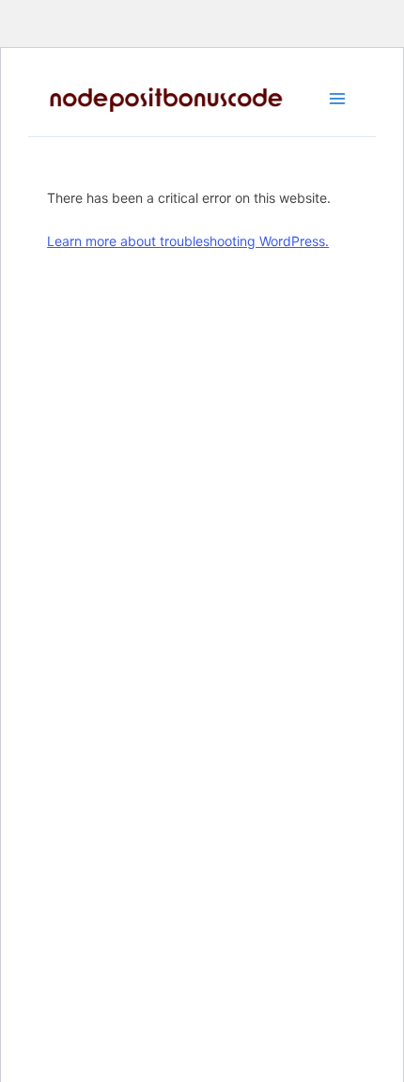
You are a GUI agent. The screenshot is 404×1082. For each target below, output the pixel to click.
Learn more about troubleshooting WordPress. (188, 241)
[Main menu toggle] (337, 98)
